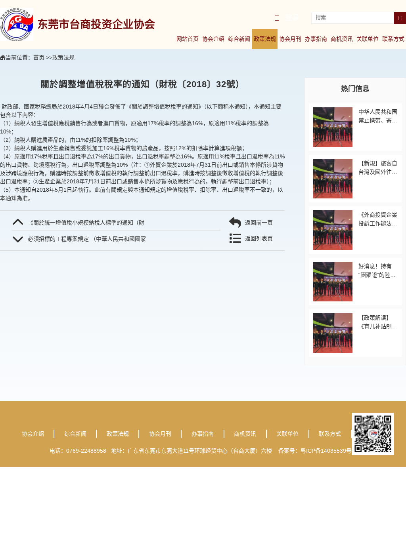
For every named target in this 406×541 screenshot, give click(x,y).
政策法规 (265, 39)
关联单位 (367, 39)
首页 (38, 57)
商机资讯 (342, 39)
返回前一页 (259, 222)
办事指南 (316, 39)
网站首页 (187, 39)
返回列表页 (259, 238)
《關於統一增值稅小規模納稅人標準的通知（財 (86, 222)
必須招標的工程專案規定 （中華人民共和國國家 (87, 239)
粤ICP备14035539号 (328, 451)
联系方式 (393, 39)
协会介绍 (213, 39)
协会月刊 (290, 39)
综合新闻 (239, 39)
